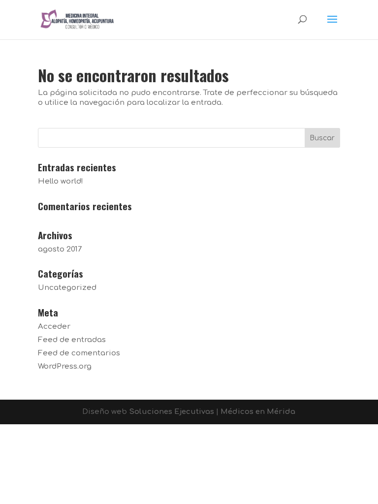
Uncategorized (67, 288)
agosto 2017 (60, 249)
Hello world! (60, 181)
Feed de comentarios (79, 353)
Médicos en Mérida (257, 412)
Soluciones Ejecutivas (171, 412)
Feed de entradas (72, 340)
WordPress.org (65, 366)
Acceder (54, 326)
